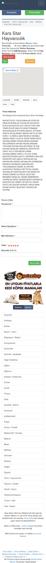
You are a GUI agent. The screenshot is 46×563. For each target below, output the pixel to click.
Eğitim (7, 365)
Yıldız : (4, 245)
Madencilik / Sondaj (13, 432)
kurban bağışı (26, 526)
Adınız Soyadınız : (9, 226)
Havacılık (8, 410)
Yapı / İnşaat (9, 506)
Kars (31, 21)
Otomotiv (8, 455)
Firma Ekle (34, 12)
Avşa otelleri (29, 518)
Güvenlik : (9, 250)
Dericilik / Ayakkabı (12, 354)
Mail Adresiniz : (8, 235)
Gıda (6, 399)
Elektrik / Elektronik (12, 376)
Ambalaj (8, 320)
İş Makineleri (9, 416)
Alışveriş (8, 314)
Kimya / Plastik (10, 427)
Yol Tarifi (30, 61)
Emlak (7, 382)
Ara (5, 61)
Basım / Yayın (10, 331)
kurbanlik (6, 100)
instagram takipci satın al (15, 556)
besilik (16, 100)
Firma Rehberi (20, 551)
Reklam (7, 461)
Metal (6, 444)
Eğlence (8, 371)
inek (12, 104)
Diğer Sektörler (11, 359)
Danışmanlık (9, 343)
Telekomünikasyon (12, 494)
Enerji (6, 387)
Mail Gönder (9, 57)
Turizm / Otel (9, 500)
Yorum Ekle (34, 263)
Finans (7, 393)
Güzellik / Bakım (11, 404)
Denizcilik (8, 348)
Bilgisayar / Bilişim (12, 337)
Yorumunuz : (7, 204)
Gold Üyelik (33, 551)
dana (35, 100)
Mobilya (7, 449)
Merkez (39, 21)
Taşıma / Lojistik (11, 483)
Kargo (6, 421)
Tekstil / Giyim (10, 489)
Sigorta (7, 472)
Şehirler (28, 307)
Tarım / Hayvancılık (19, 21)
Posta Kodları (24, 554)
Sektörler (18, 307)
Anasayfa (11, 12)
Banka (7, 326)
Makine (7, 438)
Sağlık (7, 466)
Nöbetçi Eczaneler (9, 554)
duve (5, 104)
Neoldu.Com (37, 554)
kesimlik (26, 100)
